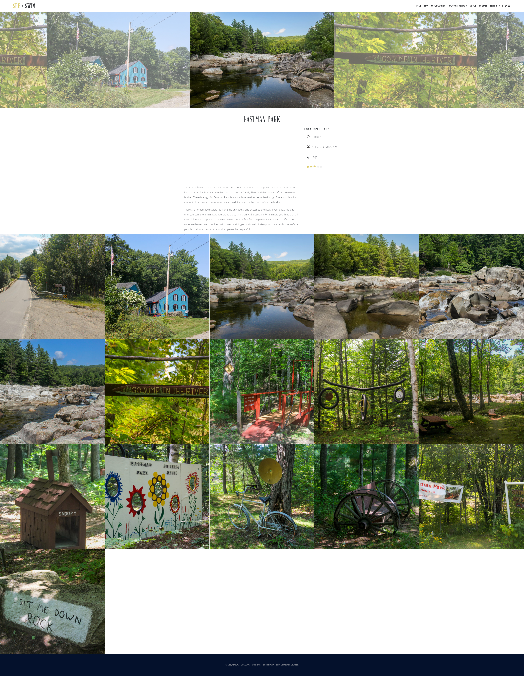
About (473, 6)
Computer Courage (289, 665)
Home (418, 6)
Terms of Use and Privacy (262, 665)
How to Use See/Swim (457, 6)
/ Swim (24, 6)
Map (426, 6)
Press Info (495, 6)
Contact (483, 6)
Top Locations (438, 6)
